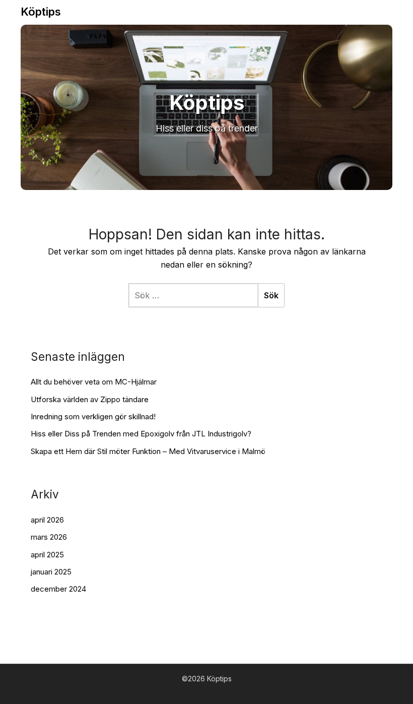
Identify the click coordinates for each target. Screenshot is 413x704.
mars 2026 (49, 537)
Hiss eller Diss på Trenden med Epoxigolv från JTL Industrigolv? (141, 433)
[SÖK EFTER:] (193, 295)
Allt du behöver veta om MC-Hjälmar (94, 382)
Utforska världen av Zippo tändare (90, 399)
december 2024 (58, 589)
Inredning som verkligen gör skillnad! (93, 416)
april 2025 (47, 554)
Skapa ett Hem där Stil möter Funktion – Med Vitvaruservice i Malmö (148, 451)
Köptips (41, 11)
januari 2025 (51, 572)
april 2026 (47, 520)
